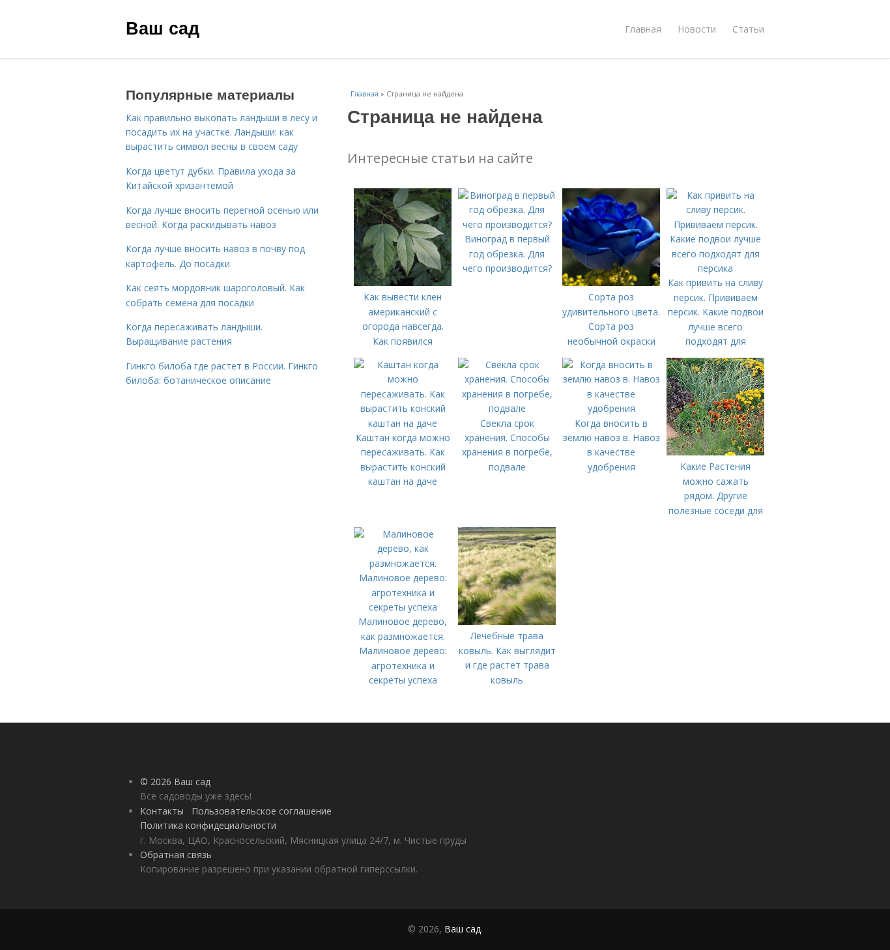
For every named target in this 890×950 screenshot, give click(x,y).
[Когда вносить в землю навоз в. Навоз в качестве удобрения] (611, 408)
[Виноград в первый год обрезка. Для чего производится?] (507, 224)
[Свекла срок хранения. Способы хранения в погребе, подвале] (507, 408)
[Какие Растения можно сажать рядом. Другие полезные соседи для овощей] (715, 452)
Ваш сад (162, 27)
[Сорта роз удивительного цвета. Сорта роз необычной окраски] (611, 282)
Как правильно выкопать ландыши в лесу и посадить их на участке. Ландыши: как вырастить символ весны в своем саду (221, 132)
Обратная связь (176, 854)
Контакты (162, 811)
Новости (697, 29)
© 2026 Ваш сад (175, 781)
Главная (643, 29)
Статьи (748, 29)
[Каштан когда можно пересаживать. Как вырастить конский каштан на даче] (403, 423)
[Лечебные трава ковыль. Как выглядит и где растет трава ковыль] (507, 621)
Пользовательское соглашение (262, 811)
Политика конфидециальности (208, 825)
